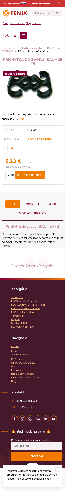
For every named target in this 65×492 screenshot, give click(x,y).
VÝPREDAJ (17, 297)
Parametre (32, 204)
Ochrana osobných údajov (25, 377)
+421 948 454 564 (26, 401)
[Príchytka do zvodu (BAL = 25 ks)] (32, 87)
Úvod (4, 48)
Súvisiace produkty (32, 213)
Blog (28, 23)
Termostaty (17, 315)
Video (52, 204)
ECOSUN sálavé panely (24, 301)
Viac (22, 119)
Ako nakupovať (17, 23)
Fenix (5, 23)
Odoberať (37, 456)
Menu (23, 35)
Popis (12, 204)
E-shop (15, 346)
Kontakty (36, 23)
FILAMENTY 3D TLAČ (23, 326)
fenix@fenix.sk (24, 407)
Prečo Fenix (17, 359)
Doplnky (15, 319)
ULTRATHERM (19, 323)
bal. (12, 174)
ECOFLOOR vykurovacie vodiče (27, 48)
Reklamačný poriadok (38, 139)
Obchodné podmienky (23, 363)
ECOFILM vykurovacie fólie (25, 308)
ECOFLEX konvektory (22, 312)
